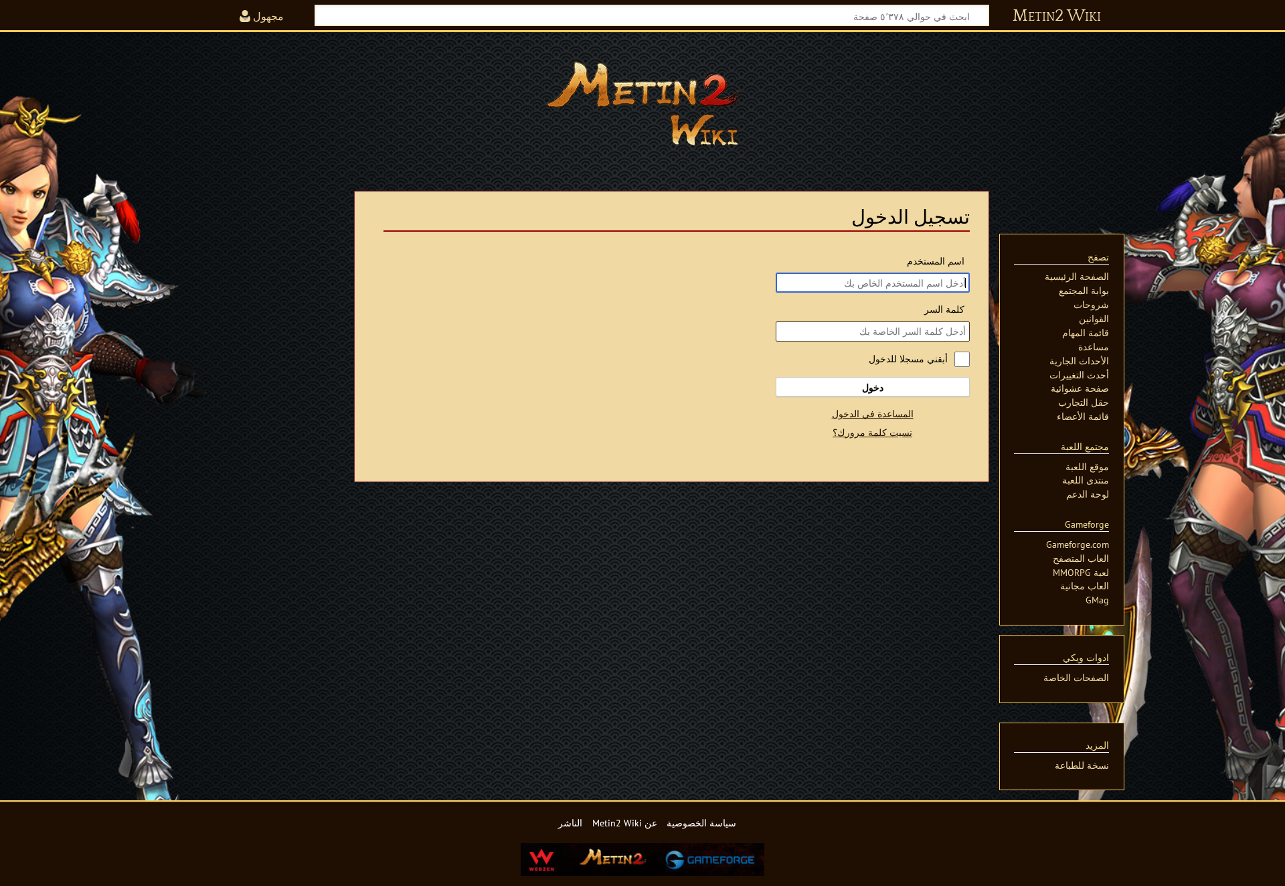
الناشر (570, 822)
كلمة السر (944, 309)
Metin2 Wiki (1057, 16)
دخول (872, 387)
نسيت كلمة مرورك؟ (872, 432)
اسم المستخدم (935, 260)
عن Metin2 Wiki (624, 822)
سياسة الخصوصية (701, 822)
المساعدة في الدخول (873, 413)
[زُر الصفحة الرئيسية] (642, 104)
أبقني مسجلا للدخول (908, 358)
